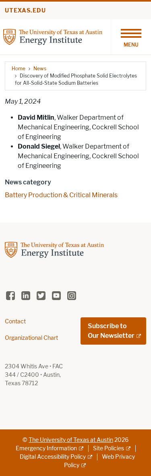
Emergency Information (46, 448)
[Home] (52, 36)
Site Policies (108, 448)
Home (18, 68)
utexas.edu (25, 10)
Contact (15, 321)
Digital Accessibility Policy (53, 457)
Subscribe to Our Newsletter (111, 330)
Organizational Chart (31, 338)
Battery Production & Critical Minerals (61, 195)
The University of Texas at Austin (71, 440)
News (39, 68)
